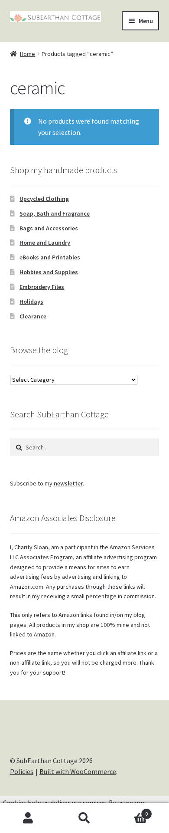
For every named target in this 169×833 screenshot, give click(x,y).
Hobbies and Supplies (49, 272)
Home (27, 54)
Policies (21, 771)
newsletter (68, 483)
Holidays (31, 301)
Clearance (33, 316)
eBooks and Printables (50, 257)
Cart (130, 810)
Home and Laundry (45, 242)
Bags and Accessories (49, 228)
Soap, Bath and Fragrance (55, 213)
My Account (28, 818)
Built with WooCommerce (77, 771)
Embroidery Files (42, 287)
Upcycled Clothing (44, 199)
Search (84, 818)
